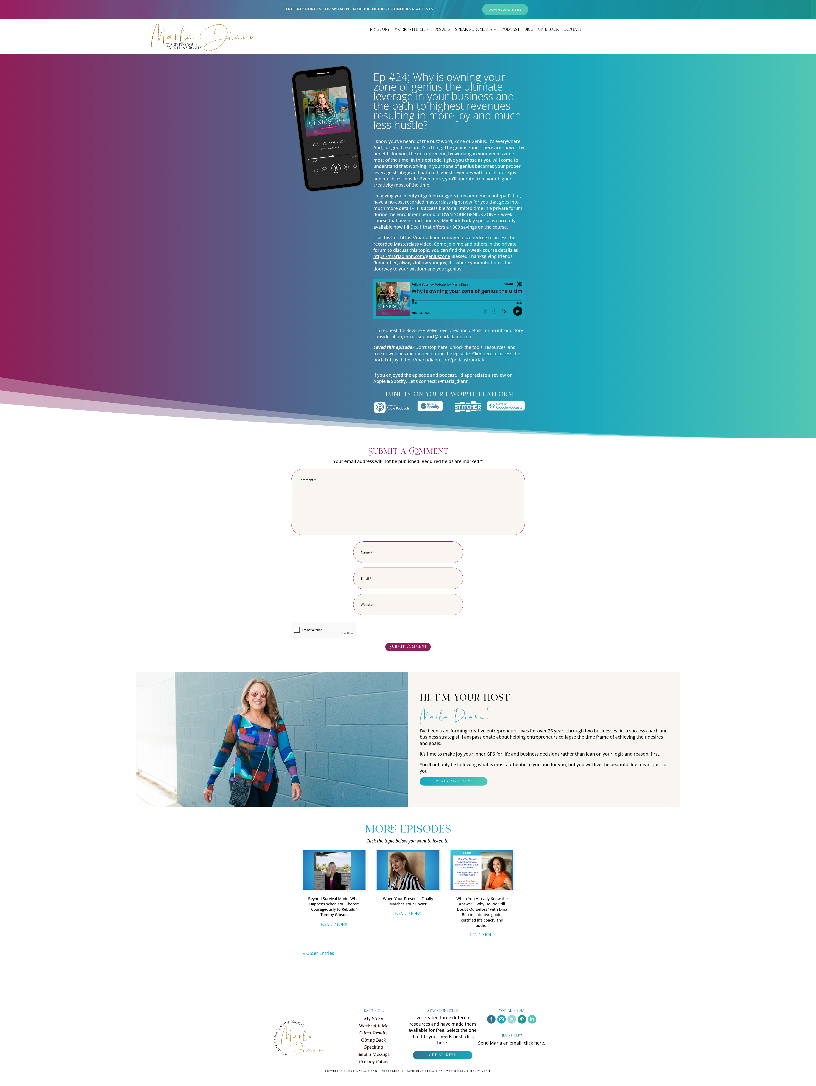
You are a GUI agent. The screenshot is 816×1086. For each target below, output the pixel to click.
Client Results (373, 1033)
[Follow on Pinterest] (522, 1019)
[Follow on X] (511, 1019)
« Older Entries (318, 953)
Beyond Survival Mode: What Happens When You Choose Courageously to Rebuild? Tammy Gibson (334, 906)
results (442, 30)
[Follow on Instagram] (501, 1019)
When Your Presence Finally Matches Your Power (408, 901)
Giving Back (373, 1040)
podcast (510, 30)
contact (573, 30)
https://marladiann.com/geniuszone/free (443, 238)
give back (548, 30)
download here (505, 9)
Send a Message (373, 1054)
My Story (373, 1018)
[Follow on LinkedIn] (532, 1019)
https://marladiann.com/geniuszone (411, 256)
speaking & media (473, 30)
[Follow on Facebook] (491, 1019)
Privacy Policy (373, 1061)
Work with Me (373, 1026)
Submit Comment (408, 647)
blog (528, 30)
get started (442, 1055)
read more (334, 924)
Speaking (373, 1047)
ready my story (454, 781)
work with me (410, 30)
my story (380, 30)
